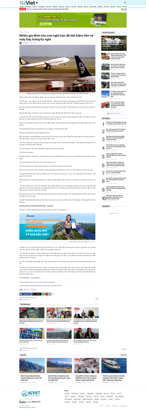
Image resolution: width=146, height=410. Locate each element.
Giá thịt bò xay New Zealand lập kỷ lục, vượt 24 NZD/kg (115, 171)
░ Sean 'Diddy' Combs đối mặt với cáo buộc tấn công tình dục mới (40, 285)
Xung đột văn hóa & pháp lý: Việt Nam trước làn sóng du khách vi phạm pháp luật (86, 378)
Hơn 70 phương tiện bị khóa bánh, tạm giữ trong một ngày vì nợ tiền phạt (118, 84)
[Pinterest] (46, 294)
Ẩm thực (106, 6)
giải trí (66, 396)
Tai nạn (67, 6)
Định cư (86, 6)
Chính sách (28, 6)
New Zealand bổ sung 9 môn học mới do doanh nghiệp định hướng (85, 341)
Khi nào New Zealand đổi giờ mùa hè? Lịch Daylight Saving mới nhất (116, 179)
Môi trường (93, 6)
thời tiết (67, 402)
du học (113, 393)
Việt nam (95, 402)
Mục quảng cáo (119, 396)
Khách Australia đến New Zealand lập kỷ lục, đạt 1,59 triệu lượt (31, 378)
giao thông (81, 396)
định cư (106, 393)
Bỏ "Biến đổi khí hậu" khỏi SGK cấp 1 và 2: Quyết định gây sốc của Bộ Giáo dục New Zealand (85, 321)
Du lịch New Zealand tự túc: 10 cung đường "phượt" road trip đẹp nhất (59, 378)
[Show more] (53, 294)
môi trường (110, 396)
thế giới (117, 399)
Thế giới (100, 6)
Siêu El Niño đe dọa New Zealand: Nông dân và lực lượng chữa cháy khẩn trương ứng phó (118, 56)
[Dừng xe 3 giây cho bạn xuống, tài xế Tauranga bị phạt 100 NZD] (105, 76)
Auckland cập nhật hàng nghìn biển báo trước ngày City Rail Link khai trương (115, 137)
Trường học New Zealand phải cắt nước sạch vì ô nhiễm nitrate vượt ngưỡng (58, 341)
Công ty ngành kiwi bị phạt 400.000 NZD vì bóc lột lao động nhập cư (116, 155)
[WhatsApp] (43, 294)
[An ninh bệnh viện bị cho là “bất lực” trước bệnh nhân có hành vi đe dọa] (105, 67)
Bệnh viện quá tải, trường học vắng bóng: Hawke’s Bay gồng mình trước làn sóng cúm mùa (115, 164)
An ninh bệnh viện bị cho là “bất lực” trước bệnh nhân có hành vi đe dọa (118, 66)
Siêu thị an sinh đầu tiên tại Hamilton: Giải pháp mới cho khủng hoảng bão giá (114, 197)
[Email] (50, 294)
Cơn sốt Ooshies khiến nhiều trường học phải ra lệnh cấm (31, 341)
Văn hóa (113, 6)
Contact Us (115, 406)
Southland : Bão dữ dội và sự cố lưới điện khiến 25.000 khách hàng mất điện (118, 94)
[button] (125, 2)
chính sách (75, 393)
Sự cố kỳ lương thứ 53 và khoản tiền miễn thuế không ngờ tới (116, 130)
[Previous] (122, 9)
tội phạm (74, 402)
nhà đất (97, 399)
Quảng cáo (124, 406)
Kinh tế (35, 6)
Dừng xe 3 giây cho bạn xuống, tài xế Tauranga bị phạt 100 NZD (47, 9)
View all (123, 355)
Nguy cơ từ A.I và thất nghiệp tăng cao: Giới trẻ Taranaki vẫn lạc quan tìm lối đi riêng (59, 320)
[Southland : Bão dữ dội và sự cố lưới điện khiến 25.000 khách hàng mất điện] (105, 94)
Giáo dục (80, 6)
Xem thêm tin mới (115, 113)
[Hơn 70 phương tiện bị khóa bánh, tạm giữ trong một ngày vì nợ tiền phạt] (105, 85)
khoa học (89, 396)
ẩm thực (67, 393)
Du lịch (119, 6)
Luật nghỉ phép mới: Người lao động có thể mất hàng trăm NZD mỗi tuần (116, 188)
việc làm (88, 402)
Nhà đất (55, 6)
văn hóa (81, 402)
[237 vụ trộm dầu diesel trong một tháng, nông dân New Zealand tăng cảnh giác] (105, 104)
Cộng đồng (41, 6)
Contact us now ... (90, 241)
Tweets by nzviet (114, 213)
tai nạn (111, 399)
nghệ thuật (77, 399)
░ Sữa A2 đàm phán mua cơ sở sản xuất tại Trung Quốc (37, 282)
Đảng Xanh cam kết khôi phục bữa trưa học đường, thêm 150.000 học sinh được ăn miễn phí (31, 321)
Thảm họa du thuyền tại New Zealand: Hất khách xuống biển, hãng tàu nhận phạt (114, 378)
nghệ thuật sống (87, 399)
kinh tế (96, 396)
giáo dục (26, 32)
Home (21, 6)
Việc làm (48, 6)
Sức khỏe (125, 6)
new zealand (68, 399)
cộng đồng (90, 393)
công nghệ (99, 393)
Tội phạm (61, 6)
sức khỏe (103, 399)
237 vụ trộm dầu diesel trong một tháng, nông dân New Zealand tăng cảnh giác (118, 104)
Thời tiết (73, 6)
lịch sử (102, 396)
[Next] (125, 9)
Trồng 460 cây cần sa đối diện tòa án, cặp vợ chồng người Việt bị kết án (115, 146)
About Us (107, 406)
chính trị (82, 393)
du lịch (119, 393)
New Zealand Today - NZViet (27, 407)
